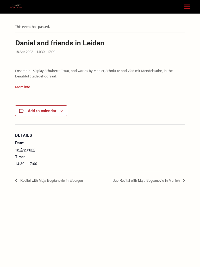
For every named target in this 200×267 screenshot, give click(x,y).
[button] (187, 7)
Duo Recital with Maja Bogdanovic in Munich (147, 180)
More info (22, 86)
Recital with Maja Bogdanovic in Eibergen (51, 180)
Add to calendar (42, 110)
